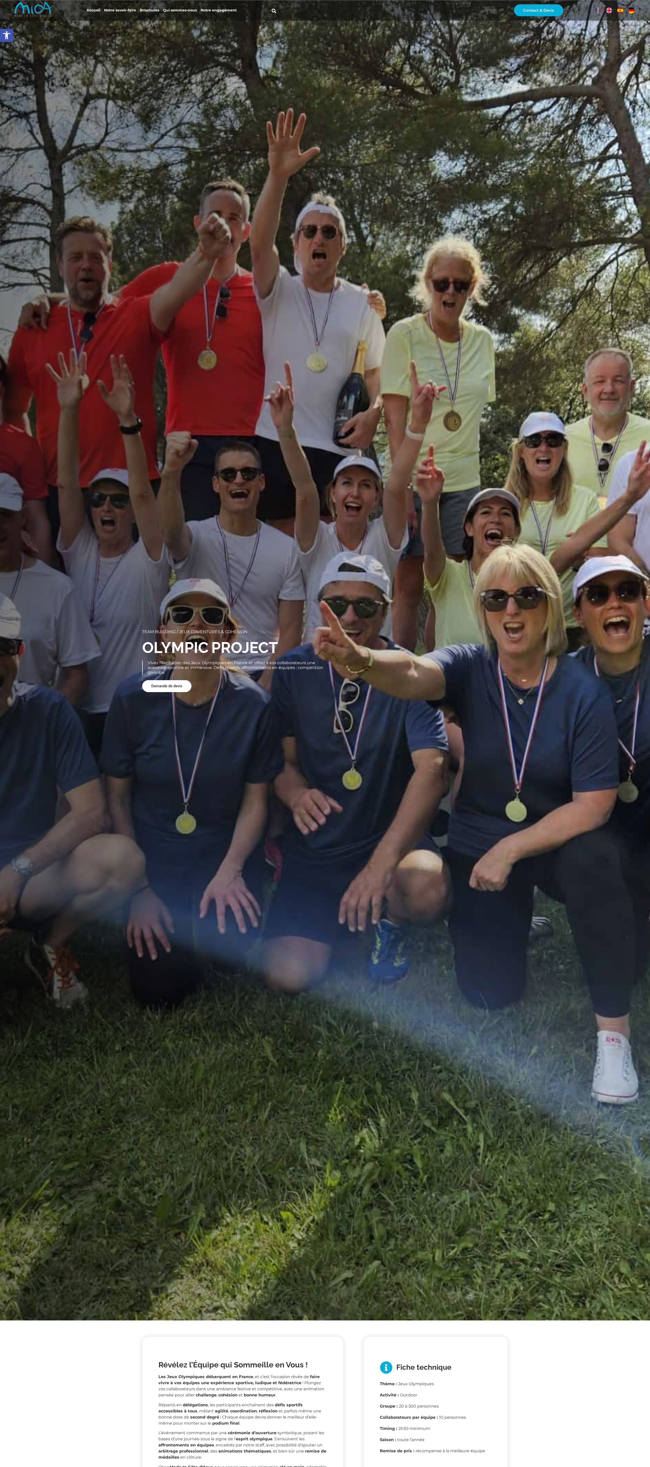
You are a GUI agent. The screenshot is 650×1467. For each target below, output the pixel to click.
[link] (6, 35)
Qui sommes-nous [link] (180, 10)
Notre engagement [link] (219, 10)
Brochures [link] (149, 10)
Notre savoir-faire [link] (120, 10)
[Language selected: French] (616, 10)
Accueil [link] (93, 10)
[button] (274, 11)
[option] (609, 10)
